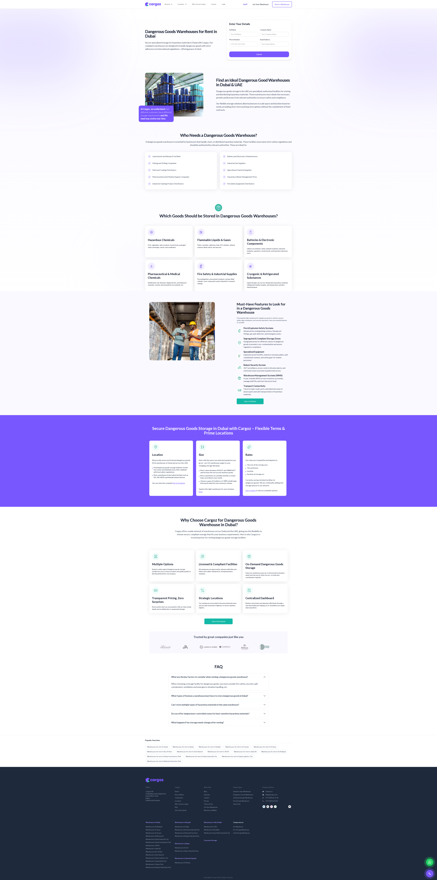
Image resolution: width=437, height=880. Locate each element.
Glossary (207, 795)
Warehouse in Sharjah (183, 822)
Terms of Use (208, 804)
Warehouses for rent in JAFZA (218, 752)
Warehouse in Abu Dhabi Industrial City (217, 833)
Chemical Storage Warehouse (243, 798)
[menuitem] (199, 4)
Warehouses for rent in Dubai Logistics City (237, 756)
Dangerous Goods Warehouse (243, 795)
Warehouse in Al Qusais (153, 833)
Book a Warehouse (282, 4)
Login (223, 4)
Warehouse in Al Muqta (182, 863)
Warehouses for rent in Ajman (183, 747)
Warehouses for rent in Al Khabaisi (273, 752)
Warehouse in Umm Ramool (155, 855)
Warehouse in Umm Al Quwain (185, 858)
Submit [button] (259, 54)
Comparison (179, 798)
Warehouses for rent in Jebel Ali (245, 752)
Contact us (269, 791)
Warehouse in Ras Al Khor (154, 852)
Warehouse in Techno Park (154, 864)
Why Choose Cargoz (181, 804)
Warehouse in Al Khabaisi (154, 827)
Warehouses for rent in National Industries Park (164, 761)
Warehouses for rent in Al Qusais (237, 747)
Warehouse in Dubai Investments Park (158, 842)
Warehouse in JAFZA (152, 845)
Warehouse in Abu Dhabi (213, 822)
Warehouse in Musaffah (211, 830)
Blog (205, 791)
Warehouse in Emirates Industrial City (187, 830)
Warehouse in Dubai (153, 822)
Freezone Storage (210, 840)
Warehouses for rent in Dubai (157, 747)
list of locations (179, 483)
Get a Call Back (250, 401)
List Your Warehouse (260, 4)
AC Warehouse (238, 827)
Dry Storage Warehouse (241, 830)
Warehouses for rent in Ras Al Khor (159, 752)
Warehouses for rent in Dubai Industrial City (201, 756)
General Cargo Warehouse (242, 791)
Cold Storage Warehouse (241, 833)
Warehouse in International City (156, 861)
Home (177, 791)
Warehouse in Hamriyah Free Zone (186, 833)
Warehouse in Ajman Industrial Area (186, 851)
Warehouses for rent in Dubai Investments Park (164, 756)
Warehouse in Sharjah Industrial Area (187, 836)
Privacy (206, 801)
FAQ (176, 807)
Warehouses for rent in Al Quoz (265, 747)
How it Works (179, 795)
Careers (206, 798)
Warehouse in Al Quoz (153, 830)
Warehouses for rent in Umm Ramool (190, 752)
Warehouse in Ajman (182, 843)
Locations (178, 801)
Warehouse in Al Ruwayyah (155, 836)
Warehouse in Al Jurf (181, 848)
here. (201, 492)
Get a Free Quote (218, 621)
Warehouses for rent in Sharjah (210, 747)
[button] (168, 4)
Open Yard (236, 804)
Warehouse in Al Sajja (182, 827)
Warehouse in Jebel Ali (153, 848)
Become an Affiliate (210, 810)
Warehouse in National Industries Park (158, 867)
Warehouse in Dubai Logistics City (157, 858)
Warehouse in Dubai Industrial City (157, 839)
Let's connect (250, 490)
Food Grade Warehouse (241, 801)
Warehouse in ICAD (210, 827)
